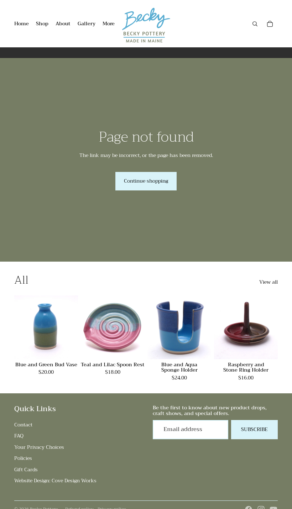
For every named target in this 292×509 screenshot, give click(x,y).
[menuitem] (108, 24)
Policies (23, 458)
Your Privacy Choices (39, 447)
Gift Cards (26, 469)
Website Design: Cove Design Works (55, 480)
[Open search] (255, 24)
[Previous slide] (19, 327)
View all (268, 282)
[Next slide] (72, 327)
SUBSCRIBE (254, 429)
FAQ (19, 435)
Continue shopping (146, 181)
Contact (23, 424)
